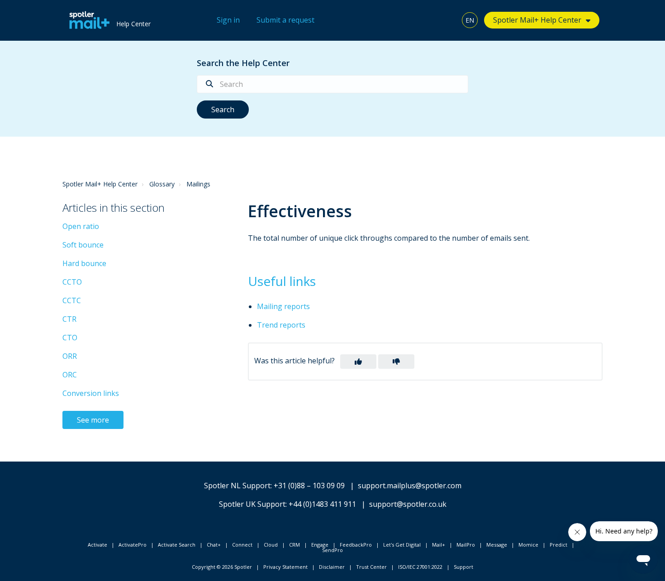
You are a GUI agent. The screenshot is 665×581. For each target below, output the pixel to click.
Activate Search (176, 544)
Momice (528, 544)
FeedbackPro (356, 544)
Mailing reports (283, 306)
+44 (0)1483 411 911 (322, 504)
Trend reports (281, 325)
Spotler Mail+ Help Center (100, 184)
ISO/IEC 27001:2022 (420, 566)
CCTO (72, 282)
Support (463, 566)
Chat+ (214, 544)
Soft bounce (83, 245)
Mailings (198, 184)
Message (496, 544)
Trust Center (371, 566)
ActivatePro (133, 544)
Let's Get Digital (402, 544)
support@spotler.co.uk (407, 504)
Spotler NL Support (237, 486)
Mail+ (438, 544)
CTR (69, 319)
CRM (294, 544)
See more (93, 420)
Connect (242, 544)
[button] (358, 361)
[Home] (87, 20)
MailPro (465, 544)
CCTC (71, 300)
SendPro (332, 550)
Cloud (271, 544)
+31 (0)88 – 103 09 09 (309, 486)
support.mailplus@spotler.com (409, 486)
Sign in (228, 20)
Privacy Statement (285, 566)
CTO (69, 338)
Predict (558, 544)
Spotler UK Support (252, 504)
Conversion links (90, 393)
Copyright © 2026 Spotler (222, 566)
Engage (319, 544)
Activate (97, 544)
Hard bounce (84, 263)
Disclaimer (332, 566)
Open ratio (80, 226)
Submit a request (285, 20)
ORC (69, 375)
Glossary (162, 184)
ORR (69, 356)
